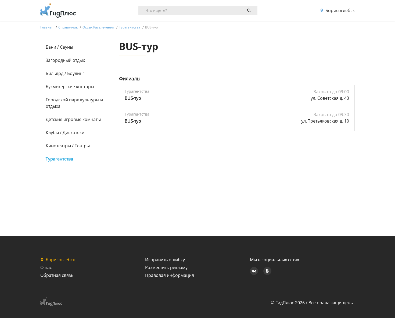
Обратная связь (56, 275)
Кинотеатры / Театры (68, 146)
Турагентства (59, 159)
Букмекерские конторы (70, 87)
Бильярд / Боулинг (65, 73)
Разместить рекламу (166, 267)
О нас (46, 267)
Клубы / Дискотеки (65, 132)
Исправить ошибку (165, 260)
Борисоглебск (340, 10)
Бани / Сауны (59, 47)
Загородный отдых (65, 60)
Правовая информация (169, 275)
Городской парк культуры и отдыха (74, 103)
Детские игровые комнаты (73, 119)
